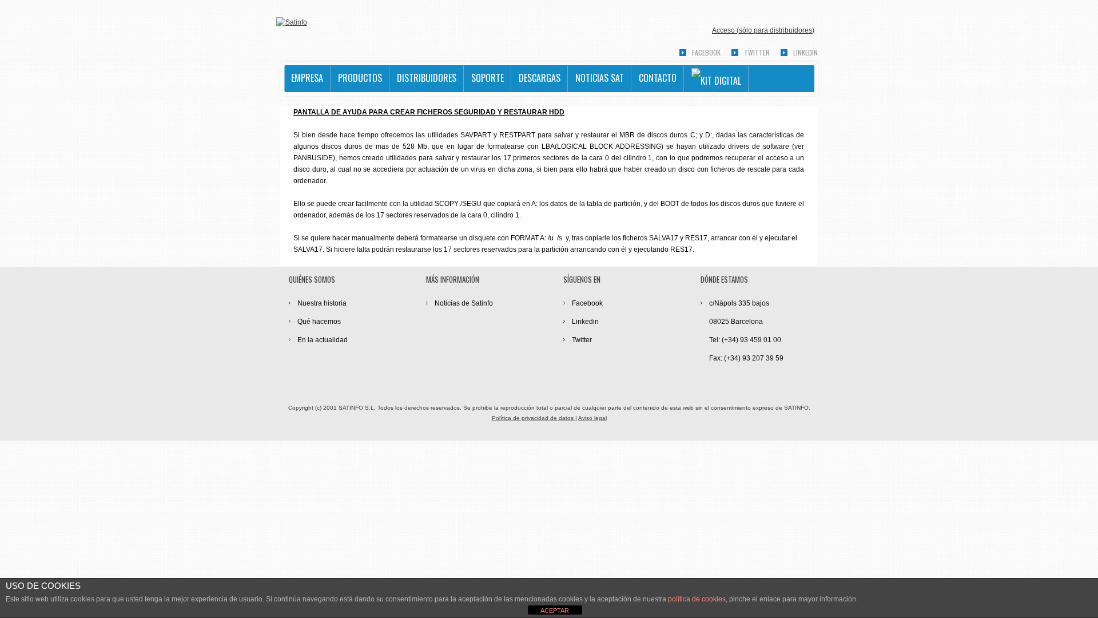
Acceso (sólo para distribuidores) (763, 30)
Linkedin (805, 52)
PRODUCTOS (360, 78)
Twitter (757, 52)
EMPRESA (307, 78)
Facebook (706, 52)
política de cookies (697, 599)
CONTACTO (658, 78)
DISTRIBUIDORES (426, 78)
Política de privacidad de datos (533, 418)
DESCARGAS (539, 78)
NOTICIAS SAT (599, 78)
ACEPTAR (554, 610)
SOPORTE (487, 78)
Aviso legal (592, 418)
